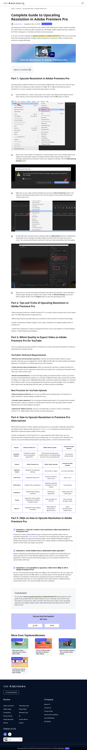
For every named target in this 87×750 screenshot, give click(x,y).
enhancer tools (45, 429)
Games (21, 723)
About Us (47, 704)
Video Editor (23, 709)
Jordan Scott (18, 24)
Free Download (12, 692)
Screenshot (7, 712)
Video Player (7, 709)
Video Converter (8, 706)
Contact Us (47, 708)
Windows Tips (23, 712)
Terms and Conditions (51, 715)
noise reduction (33, 536)
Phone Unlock (7, 716)
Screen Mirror (23, 719)
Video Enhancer (46, 24)
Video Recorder (24, 706)
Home (13, 8)
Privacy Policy (48, 711)
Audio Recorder (8, 719)
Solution (18, 8)
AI (19, 716)
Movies (5, 723)
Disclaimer (47, 721)
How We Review (49, 718)
